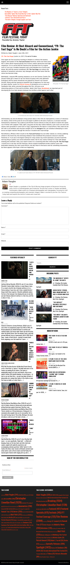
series (14, 522)
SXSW (19, 525)
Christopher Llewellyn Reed (51, 505)
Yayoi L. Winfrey (51, 557)
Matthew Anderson (53, 531)
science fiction (8, 522)
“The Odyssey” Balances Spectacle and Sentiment (18, 16)
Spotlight (43, 547)
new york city (25, 517)
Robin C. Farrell (18, 520)
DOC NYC (45, 509)
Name (3, 227)
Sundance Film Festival (8, 525)
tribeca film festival (6, 530)
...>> (44, 344)
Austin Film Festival (42, 498)
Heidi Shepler (49, 525)
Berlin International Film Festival (58, 498)
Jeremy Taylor (61, 528)
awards (28, 495)
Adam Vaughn (9, 181)
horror (18, 511)
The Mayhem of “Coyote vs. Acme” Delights (16, 12)
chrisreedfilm (9, 498)
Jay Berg (54, 528)
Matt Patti (16, 514)
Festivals (55, 512)
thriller (25, 525)
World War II (15, 529)
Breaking (55, 500)
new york (19, 517)
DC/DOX (38, 509)
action (3, 495)
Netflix (12, 517)
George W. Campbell (24, 509)
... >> (11, 298)
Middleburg (25, 515)
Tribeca (27, 527)
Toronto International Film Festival (16, 527)
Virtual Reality (43, 557)
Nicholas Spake (58, 537)
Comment (4, 206)
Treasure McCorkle (41, 554)
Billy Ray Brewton (41, 501)
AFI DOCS (54, 495)
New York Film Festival (46, 537)
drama (3, 509)
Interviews (46, 528)
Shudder (20, 522)
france (17, 509)
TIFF (31, 525)
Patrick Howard (7, 520)
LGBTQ (3, 515)
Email (3, 234)
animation (22, 495)
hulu (24, 512)
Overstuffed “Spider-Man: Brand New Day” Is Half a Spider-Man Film (22, 14)
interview (29, 512)
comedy (25, 503)
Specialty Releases (55, 543)
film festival (10, 509)
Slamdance (42, 544)
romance (27, 520)
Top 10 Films (4, 527)
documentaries (14, 506)
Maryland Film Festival (43, 531)
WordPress (66, 562)
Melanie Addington (46, 535)
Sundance (27, 522)
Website (3, 240)
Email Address (6, 470)
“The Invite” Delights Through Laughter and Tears (18, 20)
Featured (55, 508)
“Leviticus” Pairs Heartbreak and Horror (15, 18)
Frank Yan (45, 521)
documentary (25, 506)
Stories (54, 548)
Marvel (8, 515)
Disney (7, 506)
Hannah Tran (7, 511)
